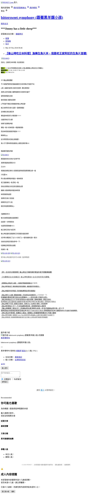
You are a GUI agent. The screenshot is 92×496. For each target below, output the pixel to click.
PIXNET (29, 465)
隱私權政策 (58, 465)
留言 (24, 351)
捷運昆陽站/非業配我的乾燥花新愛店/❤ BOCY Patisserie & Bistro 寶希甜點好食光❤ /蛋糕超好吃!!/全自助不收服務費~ (39, 310)
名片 (7, 44)
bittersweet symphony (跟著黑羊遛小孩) (32, 17)
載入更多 (5, 368)
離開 (12, 491)
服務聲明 (67, 465)
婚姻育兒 (19, 34)
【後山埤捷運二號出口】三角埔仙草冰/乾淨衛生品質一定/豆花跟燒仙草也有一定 (31, 308)
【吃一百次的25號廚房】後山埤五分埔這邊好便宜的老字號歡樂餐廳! (26, 272)
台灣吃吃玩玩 (20, 360)
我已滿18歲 (5, 491)
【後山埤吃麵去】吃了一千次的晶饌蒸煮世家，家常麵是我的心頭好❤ (23, 306)
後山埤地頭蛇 (8, 80)
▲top (3, 364)
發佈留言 (5, 382)
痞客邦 (19, 351)
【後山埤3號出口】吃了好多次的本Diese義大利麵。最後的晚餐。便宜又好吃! (26, 299)
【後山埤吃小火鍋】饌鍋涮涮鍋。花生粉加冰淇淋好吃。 (19, 295)
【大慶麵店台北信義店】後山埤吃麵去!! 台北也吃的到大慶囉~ (25, 277)
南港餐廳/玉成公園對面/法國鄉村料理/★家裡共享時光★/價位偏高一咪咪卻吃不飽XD (28, 301)
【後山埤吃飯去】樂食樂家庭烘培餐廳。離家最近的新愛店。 (20, 286)
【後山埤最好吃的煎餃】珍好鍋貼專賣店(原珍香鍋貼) (18, 291)
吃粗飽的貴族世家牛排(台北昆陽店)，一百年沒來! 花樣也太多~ (24, 297)
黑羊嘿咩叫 (5, 338)
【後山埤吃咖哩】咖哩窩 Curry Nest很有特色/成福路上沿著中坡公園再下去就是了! (27, 315)
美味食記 (18, 357)
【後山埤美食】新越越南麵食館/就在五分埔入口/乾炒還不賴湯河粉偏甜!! (24, 317)
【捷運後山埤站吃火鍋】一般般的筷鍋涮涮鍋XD (16, 283)
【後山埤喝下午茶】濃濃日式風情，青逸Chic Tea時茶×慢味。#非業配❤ (24, 304)
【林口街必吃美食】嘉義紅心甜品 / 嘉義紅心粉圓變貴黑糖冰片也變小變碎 (28, 313)
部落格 (8, 41)
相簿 (7, 38)
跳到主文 (4, 24)
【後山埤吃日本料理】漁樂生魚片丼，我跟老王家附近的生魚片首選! (46, 53)
